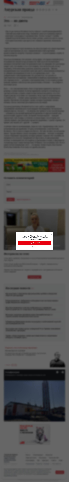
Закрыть (34, 247)
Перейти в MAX (35, 243)
